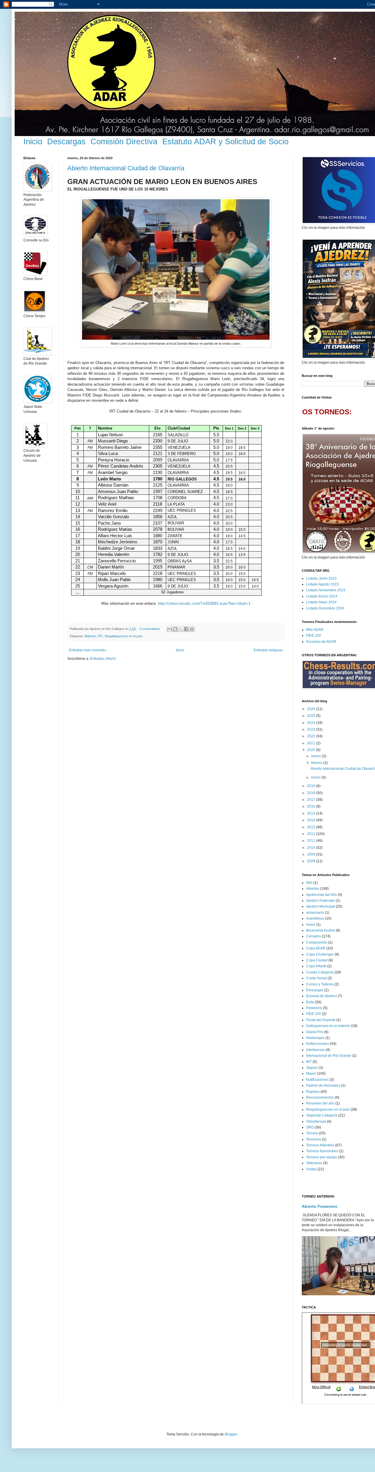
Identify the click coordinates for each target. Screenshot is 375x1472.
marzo (316, 756)
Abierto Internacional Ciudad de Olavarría (125, 168)
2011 (311, 841)
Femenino (314, 1008)
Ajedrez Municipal (320, 906)
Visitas (311, 1169)
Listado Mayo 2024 (321, 602)
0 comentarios (150, 629)
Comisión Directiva (124, 141)
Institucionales (317, 1044)
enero (316, 777)
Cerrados (313, 936)
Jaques (312, 1068)
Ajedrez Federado (320, 901)
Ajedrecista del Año (321, 895)
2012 (311, 834)
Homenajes (315, 1038)
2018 (311, 793)
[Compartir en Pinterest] (192, 629)
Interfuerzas (315, 1050)
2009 (311, 854)
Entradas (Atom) (103, 659)
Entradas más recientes (87, 650)
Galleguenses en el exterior (328, 1026)
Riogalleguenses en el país (124, 636)
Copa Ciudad (317, 960)
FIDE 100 (313, 635)
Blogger (231, 1434)
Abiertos (90, 636)
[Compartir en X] (181, 629)
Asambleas (315, 918)
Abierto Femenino (320, 1206)
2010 (311, 848)
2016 (311, 806)
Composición (316, 942)
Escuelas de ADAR (321, 642)
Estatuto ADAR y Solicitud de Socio (225, 141)
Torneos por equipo (321, 1157)
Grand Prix (314, 1032)
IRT (100, 636)
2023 (311, 729)
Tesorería (313, 1139)
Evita (310, 1002)
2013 (311, 827)
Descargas (66, 141)
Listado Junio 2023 (321, 578)
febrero (317, 763)
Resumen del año (320, 1103)
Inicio (32, 141)
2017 (311, 800)
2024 (311, 723)
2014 (311, 820)
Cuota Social (316, 978)
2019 (311, 786)
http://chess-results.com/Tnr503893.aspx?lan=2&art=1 (204, 603)
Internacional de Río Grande (328, 1056)
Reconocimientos (320, 1097)
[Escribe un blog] (175, 629)
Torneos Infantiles (320, 1145)
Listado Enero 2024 (322, 596)
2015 (311, 813)
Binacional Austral (320, 930)
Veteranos (314, 1163)
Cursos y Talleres (320, 984)
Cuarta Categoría (320, 972)
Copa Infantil (316, 966)
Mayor (311, 1073)
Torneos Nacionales (322, 1151)
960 (309, 883)
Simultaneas (316, 1121)
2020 (311, 750)
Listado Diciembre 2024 (325, 608)
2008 (311, 861)
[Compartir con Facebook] (186, 629)
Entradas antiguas (268, 650)
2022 (311, 736)
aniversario (315, 913)
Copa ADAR (315, 948)
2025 (311, 716)
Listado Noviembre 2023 (325, 590)
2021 (311, 743)
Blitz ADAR (314, 630)
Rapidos (313, 1092)
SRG (310, 1127)
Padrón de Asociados (323, 1085)
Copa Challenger (320, 954)
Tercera (312, 1133)
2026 (311, 709)
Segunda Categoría (322, 1115)
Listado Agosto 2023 (322, 584)
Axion (310, 925)
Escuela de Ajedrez (321, 996)
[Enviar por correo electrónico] (170, 629)
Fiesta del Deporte (320, 1020)
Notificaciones (317, 1080)
